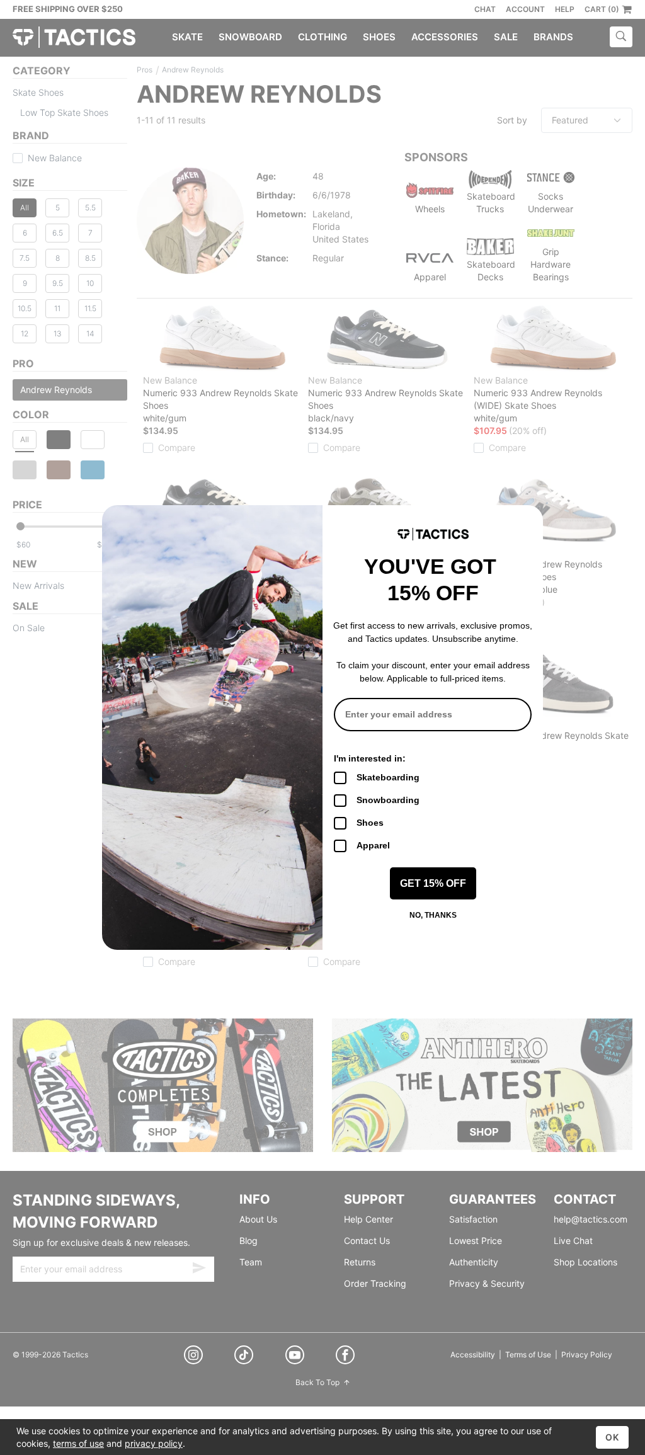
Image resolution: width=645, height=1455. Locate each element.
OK (612, 1437)
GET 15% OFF (433, 883)
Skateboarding (388, 777)
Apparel (373, 845)
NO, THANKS (433, 915)
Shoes (370, 823)
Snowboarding (388, 800)
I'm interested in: (370, 758)
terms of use (78, 1443)
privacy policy (154, 1443)
